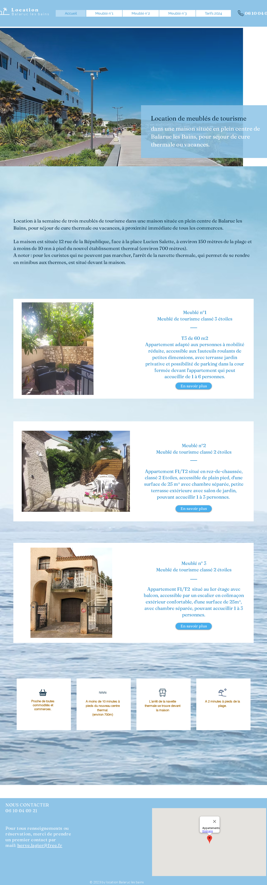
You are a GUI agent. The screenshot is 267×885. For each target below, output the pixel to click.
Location (25, 10)
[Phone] (240, 13)
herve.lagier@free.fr (39, 845)
